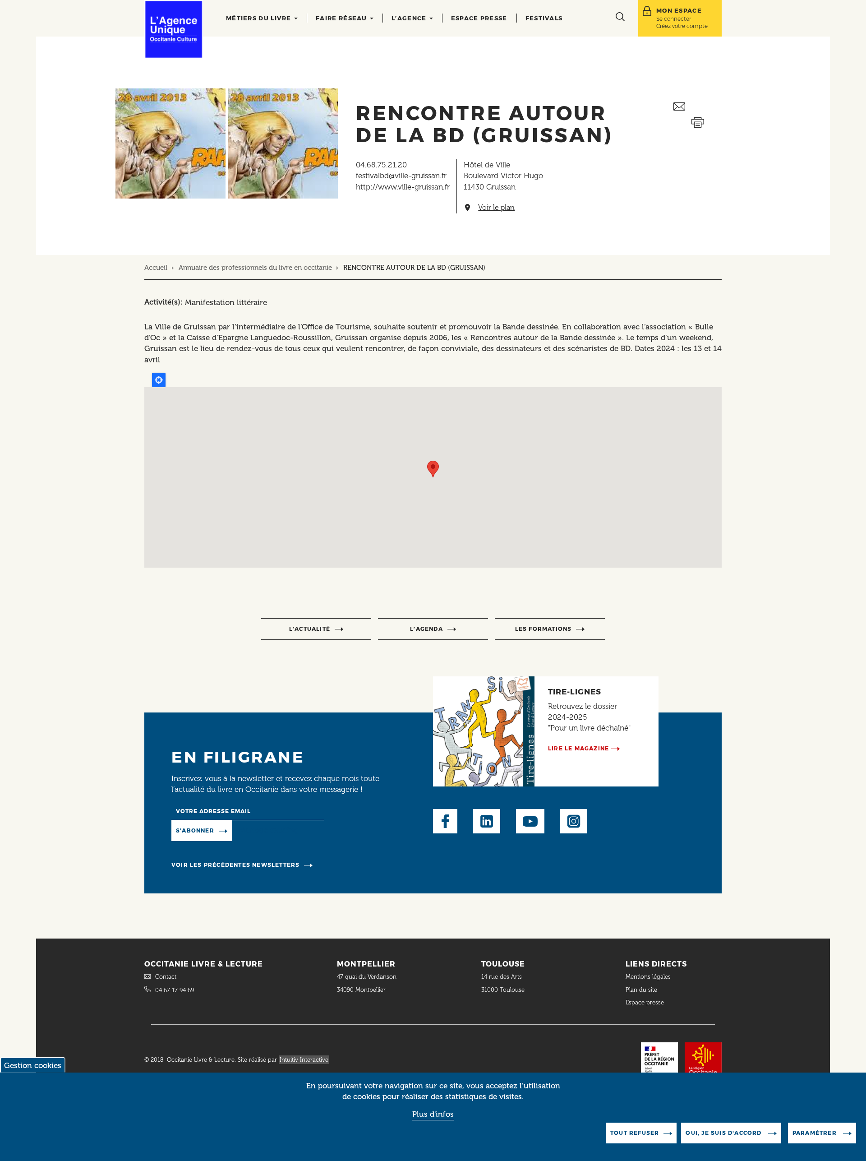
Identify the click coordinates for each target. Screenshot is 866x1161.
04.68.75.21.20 (381, 164)
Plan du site (641, 989)
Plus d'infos (433, 1114)
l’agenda (426, 628)
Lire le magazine (578, 748)
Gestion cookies (32, 1065)
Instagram (573, 821)
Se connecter (673, 18)
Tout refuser (634, 1132)
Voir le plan (496, 208)
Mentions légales (649, 976)
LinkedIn (486, 821)
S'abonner (195, 830)
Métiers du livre (259, 18)
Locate (159, 380)
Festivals (544, 18)
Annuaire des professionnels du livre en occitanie (255, 268)
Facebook (445, 821)
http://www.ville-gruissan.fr (403, 186)
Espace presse (479, 18)
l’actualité (309, 628)
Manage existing (269, 829)
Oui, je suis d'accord (724, 1132)
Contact (165, 976)
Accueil (155, 268)
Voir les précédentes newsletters (235, 864)
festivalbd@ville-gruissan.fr (401, 175)
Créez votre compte (682, 26)
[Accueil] (173, 29)
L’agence (410, 18)
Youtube (530, 821)
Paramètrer (815, 1132)
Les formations (543, 628)
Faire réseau (342, 18)
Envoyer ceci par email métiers (697, 106)
